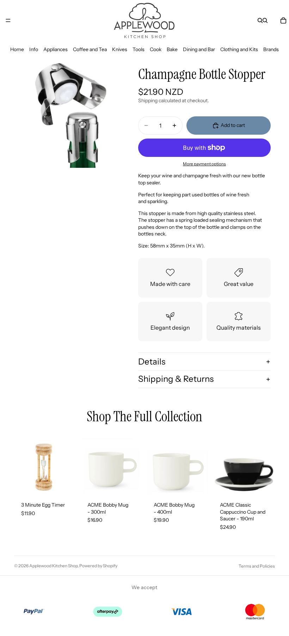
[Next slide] (267, 463)
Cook (155, 49)
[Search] (260, 20)
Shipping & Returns (176, 379)
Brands (271, 49)
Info (33, 49)
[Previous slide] (220, 463)
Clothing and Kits (239, 49)
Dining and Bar (199, 49)
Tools (138, 49)
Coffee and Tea (90, 49)
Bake (172, 49)
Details (151, 361)
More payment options (204, 163)
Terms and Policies (257, 566)
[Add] (65, 483)
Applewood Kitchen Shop (53, 565)
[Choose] (264, 483)
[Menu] (8, 20)
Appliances (55, 49)
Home (17, 49)
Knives (119, 49)
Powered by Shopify (98, 565)
